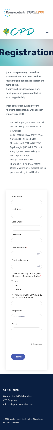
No (16, 285)
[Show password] (38, 253)
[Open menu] (47, 32)
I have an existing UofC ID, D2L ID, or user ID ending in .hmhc (26, 274)
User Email (17, 222)
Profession (17, 310)
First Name (18, 196)
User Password (19, 247)
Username (17, 234)
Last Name (17, 209)
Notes (15, 324)
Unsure (18, 289)
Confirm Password (21, 260)
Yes (16, 281)
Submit (18, 357)
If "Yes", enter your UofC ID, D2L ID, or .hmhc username (27, 296)
